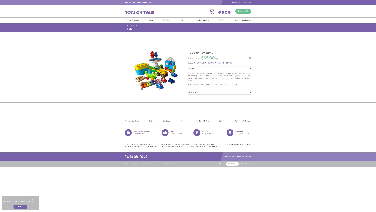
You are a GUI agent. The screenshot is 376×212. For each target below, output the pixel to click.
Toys (182, 20)
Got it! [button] (20, 206)
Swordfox (148, 163)
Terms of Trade (176, 134)
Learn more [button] (30, 201)
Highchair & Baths (202, 20)
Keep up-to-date (208, 134)
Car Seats (166, 20)
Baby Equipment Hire (132, 2)
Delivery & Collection (243, 20)
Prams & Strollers (132, 20)
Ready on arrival (140, 134)
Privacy (221, 164)
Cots (151, 20)
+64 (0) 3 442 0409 (244, 2)
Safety (221, 20)
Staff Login (232, 164)
